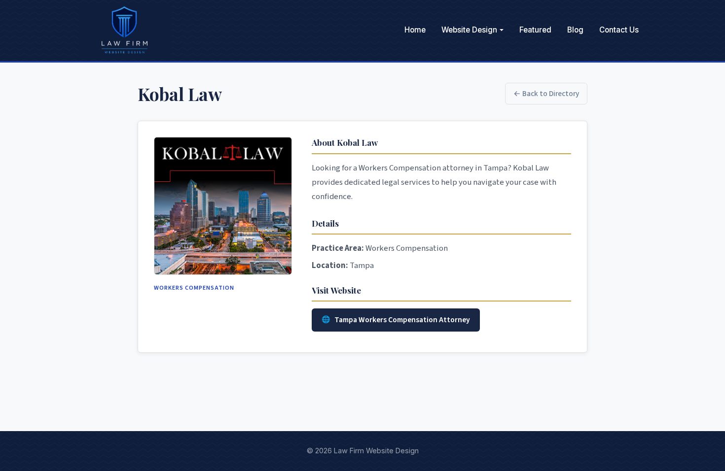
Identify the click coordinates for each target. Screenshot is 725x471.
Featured (535, 29)
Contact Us (619, 29)
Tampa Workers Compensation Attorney (402, 319)
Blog (575, 29)
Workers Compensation (194, 287)
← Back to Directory (546, 93)
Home (415, 29)
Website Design (469, 29)
